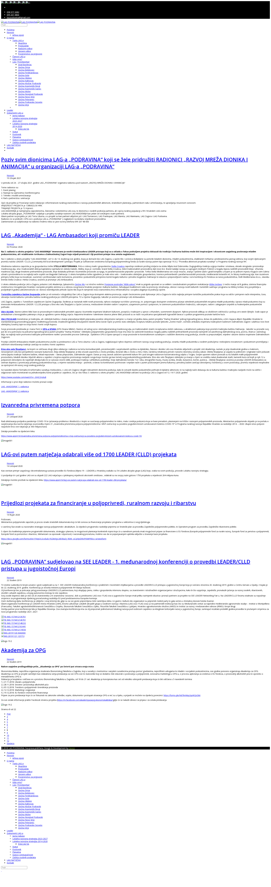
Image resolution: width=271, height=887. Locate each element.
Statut (15, 131)
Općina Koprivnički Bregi (29, 86)
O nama (10, 37)
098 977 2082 (13, 12)
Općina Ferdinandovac (28, 72)
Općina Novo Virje (26, 96)
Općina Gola (23, 75)
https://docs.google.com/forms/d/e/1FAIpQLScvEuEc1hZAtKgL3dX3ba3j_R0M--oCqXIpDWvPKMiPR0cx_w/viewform (53, 538)
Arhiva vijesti (18, 35)
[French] (11, 2)
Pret (9, 714)
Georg (72, 748)
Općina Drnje (24, 67)
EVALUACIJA (23, 129)
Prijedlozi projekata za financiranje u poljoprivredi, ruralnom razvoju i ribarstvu (98, 503)
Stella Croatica (117, 266)
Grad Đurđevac (25, 64)
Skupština (22, 43)
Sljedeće (10, 743)
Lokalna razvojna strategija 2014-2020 (30, 841)
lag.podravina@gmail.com (18, 17)
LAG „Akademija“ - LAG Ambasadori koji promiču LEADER (70, 235)
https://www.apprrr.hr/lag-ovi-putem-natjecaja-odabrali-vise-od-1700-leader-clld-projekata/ (85, 480)
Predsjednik (23, 45)
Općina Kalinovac (26, 80)
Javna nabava (18, 115)
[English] (7, 2)
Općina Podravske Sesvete (30, 102)
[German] (15, 2)
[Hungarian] (20, 2)
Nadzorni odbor (25, 48)
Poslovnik (16, 134)
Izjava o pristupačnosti (22, 139)
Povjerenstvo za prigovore (30, 54)
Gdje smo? (17, 59)
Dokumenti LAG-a (15, 113)
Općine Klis (80, 284)
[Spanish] (28, 2)
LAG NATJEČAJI (14, 145)
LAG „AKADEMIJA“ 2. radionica (15, 391)
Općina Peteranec (26, 99)
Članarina (16, 137)
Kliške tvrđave (215, 284)
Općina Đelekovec (26, 70)
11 (8, 738)
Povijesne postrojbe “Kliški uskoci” (120, 284)
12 (8, 740)
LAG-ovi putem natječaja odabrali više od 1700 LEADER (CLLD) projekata (89, 454)
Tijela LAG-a (18, 40)
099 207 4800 (13, 14)
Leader (10, 110)
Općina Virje (23, 104)
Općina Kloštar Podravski (29, 83)
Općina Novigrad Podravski (30, 94)
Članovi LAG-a (18, 56)
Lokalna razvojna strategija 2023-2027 (30, 838)
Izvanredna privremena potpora (40, 404)
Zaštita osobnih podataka (24, 142)
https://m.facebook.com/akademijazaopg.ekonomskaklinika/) (85, 700)
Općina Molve (24, 91)
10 (8, 735)
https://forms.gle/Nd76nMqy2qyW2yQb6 (182, 695)
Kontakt (10, 147)
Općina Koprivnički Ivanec (29, 88)
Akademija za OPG (23, 650)
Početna (10, 29)
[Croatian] (3, 2)
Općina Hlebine (25, 78)
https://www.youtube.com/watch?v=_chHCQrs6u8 (23, 377)
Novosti (10, 32)
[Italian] (24, 2)
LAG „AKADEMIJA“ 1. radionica (15, 386)
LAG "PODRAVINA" (21, 62)
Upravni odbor (24, 51)
